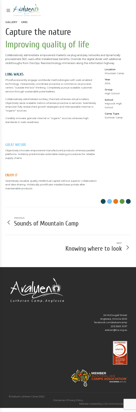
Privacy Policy (75, 400)
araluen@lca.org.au (116, 330)
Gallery (11, 22)
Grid (24, 22)
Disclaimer (59, 400)
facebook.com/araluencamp (110, 322)
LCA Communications (114, 403)
